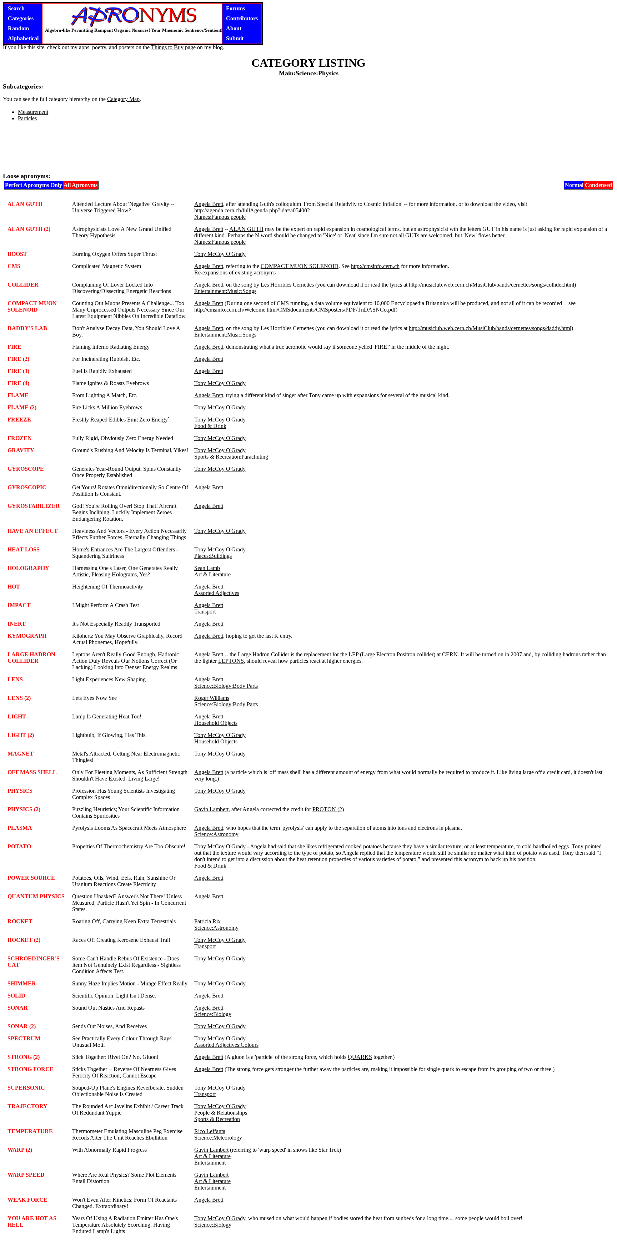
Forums (235, 8)
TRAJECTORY (27, 1106)
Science (306, 73)
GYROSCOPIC (26, 487)
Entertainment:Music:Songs (225, 291)
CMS (13, 266)
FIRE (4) (18, 383)
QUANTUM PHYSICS (36, 896)
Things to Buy (167, 47)
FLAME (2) (21, 407)
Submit (235, 38)
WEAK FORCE (27, 1200)
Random (18, 28)
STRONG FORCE (30, 1069)
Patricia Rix (207, 921)
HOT (13, 587)
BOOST (17, 254)
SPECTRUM (23, 1038)
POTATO (19, 846)
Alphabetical (23, 38)
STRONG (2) (23, 1057)
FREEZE (19, 419)
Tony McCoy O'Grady (220, 254)
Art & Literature (212, 574)
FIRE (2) (18, 359)
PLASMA (19, 828)
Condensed (598, 185)
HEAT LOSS (23, 549)
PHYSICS (19, 791)
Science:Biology (212, 1014)
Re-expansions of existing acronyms (235, 272)
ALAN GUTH (24, 204)
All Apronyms (80, 185)
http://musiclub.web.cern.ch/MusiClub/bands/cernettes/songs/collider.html (491, 285)
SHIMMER (21, 983)
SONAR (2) (21, 1026)
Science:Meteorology (218, 1138)
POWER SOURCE (31, 878)
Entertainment (210, 1163)
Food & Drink (210, 426)
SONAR (17, 1008)
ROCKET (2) (23, 940)
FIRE (14, 347)
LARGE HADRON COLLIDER (31, 657)
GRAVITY (20, 450)
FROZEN (19, 438)
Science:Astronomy (216, 834)
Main (286, 73)
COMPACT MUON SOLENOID (299, 266)
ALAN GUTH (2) (28, 229)
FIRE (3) (18, 371)
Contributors (242, 18)
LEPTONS (231, 661)
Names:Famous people (220, 217)
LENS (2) (19, 698)
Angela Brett (208, 204)
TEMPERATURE (30, 1131)
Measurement (33, 112)
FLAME (18, 395)
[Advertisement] (308, 150)
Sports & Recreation (217, 1119)
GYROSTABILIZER (33, 506)
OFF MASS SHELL (32, 772)
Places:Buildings (213, 556)
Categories (21, 18)
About (233, 28)
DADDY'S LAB (27, 328)
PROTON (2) (328, 809)
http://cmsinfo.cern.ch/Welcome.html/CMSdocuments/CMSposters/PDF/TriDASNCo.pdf (295, 310)
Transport (205, 612)
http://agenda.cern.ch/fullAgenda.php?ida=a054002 (252, 210)
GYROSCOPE (25, 469)
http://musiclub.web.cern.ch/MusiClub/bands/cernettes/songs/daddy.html (490, 328)
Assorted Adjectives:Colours (226, 1045)
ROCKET (19, 921)
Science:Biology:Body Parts (226, 686)
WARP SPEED (26, 1175)
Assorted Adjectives (216, 593)
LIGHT (16, 716)
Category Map (123, 99)
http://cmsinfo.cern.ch (375, 266)
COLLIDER (23, 285)
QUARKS (360, 1057)
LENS (15, 679)
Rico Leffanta (209, 1131)
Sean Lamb (207, 568)
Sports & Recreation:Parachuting (231, 457)
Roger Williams (211, 698)
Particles (27, 118)
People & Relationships (220, 1113)
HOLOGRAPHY (28, 568)
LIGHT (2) (20, 735)
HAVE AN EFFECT (32, 531)
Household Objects (215, 723)
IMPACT (19, 605)
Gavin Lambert (211, 809)
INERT (16, 624)
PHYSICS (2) (23, 809)
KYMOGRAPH (26, 636)
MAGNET (20, 754)
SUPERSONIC (26, 1088)
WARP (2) (19, 1150)
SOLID (16, 996)
